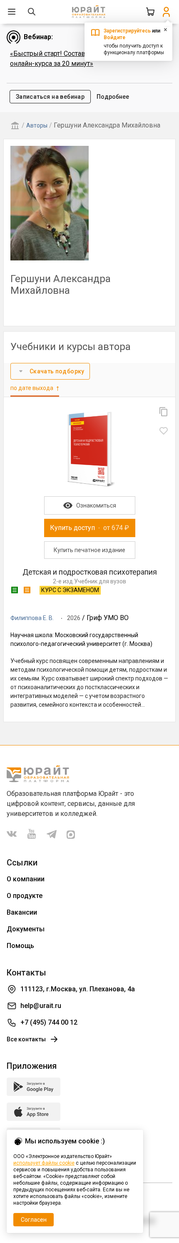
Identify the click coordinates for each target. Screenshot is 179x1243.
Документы (26, 929)
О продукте (24, 896)
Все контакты (26, 1039)
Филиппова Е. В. (32, 618)
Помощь (20, 946)
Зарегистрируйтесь (127, 31)
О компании (26, 879)
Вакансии (22, 912)
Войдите (114, 37)
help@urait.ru (40, 1006)
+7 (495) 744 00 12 (48, 1022)
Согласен (34, 1219)
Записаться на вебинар (50, 96)
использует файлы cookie (44, 1163)
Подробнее (113, 96)
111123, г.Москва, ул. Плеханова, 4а (77, 989)
